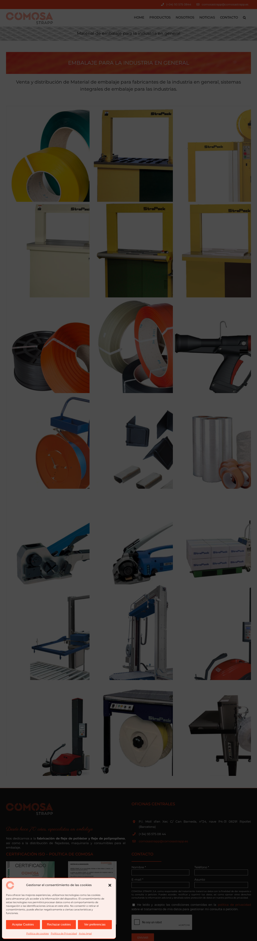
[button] (110, 885)
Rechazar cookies (59, 924)
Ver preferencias (95, 924)
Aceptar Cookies (23, 924)
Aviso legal (85, 933)
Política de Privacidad (64, 933)
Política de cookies (37, 933)
